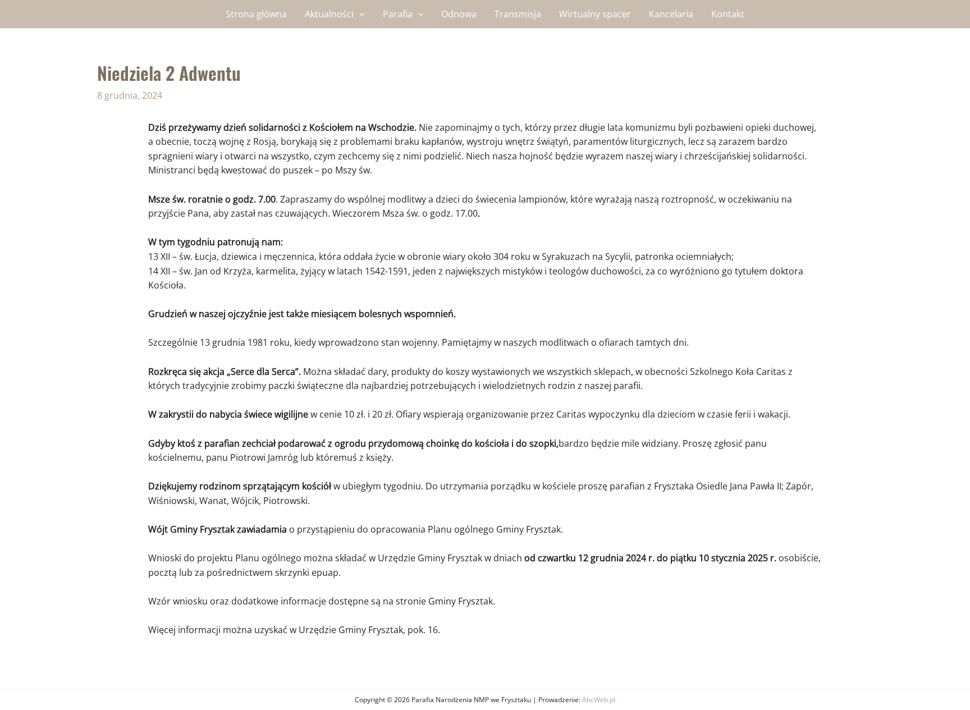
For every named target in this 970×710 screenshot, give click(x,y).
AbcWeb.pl (598, 699)
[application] (359, 14)
